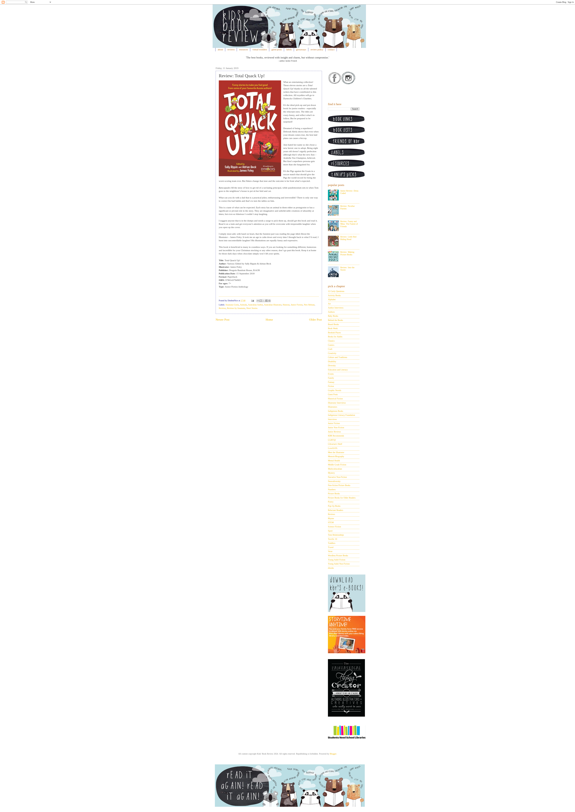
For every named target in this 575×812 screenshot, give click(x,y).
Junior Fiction (297, 305)
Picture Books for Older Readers (341, 498)
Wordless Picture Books (338, 555)
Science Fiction (334, 527)
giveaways (301, 49)
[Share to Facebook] (266, 300)
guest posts (276, 49)
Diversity (332, 365)
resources (243, 49)
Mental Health (334, 461)
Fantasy (331, 382)
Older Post (315, 319)
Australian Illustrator (273, 305)
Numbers (332, 489)
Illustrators (332, 407)
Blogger (333, 754)
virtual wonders (259, 49)
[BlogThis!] (260, 300)
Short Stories (251, 308)
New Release (309, 305)
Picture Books (334, 493)
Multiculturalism (335, 469)
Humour (286, 305)
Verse (330, 551)
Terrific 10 (332, 539)
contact (331, 49)
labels (289, 49)
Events (331, 374)
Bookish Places (334, 333)
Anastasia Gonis (232, 305)
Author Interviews (335, 308)
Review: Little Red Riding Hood (348, 238)
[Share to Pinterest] (269, 300)
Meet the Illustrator (336, 452)
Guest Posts (333, 394)
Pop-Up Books (334, 506)
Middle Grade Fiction (337, 465)
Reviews (222, 308)
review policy (317, 49)
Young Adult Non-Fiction (339, 564)
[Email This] (258, 300)
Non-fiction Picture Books (339, 485)
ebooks (331, 568)
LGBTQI (332, 440)
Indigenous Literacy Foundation (341, 415)
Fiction (331, 386)
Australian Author (255, 305)
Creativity (332, 353)
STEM (331, 522)
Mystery (331, 473)
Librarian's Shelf (335, 444)
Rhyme (331, 518)
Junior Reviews (334, 432)
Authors (331, 312)
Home (269, 319)
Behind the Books (335, 320)
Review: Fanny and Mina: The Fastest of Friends (349, 224)
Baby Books (333, 316)
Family (331, 378)
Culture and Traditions (337, 357)
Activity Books (334, 295)
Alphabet (332, 299)
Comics (331, 345)
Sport (330, 531)
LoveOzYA (332, 448)
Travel (330, 547)
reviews (231, 49)
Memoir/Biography (336, 456)
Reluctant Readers (335, 510)
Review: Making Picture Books (347, 253)
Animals (243, 305)
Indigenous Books (335, 411)
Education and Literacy (338, 370)
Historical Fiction (335, 399)
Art (329, 304)
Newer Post (223, 319)
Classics (331, 341)
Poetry (330, 502)
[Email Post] (252, 300)
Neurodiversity (334, 481)
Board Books (333, 324)
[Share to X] (263, 300)
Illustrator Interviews (337, 403)
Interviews (332, 419)
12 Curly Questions (336, 291)
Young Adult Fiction (336, 560)
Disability (332, 361)
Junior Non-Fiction (336, 427)
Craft (330, 349)
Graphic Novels (334, 390)
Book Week (333, 328)
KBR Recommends (336, 436)
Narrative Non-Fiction (337, 477)
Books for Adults (335, 337)
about (220, 49)
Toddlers (331, 543)
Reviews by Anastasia (236, 308)
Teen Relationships (336, 535)
